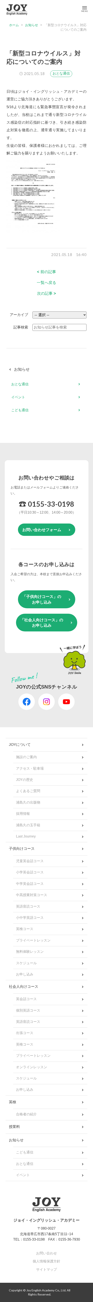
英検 (12, 1102)
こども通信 (20, 410)
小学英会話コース (30, 872)
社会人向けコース (23, 987)
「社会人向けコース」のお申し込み (41, 623)
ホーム (14, 25)
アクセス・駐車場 (30, 768)
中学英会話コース (30, 884)
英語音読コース (28, 906)
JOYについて (20, 745)
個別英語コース (28, 1010)
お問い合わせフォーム (41, 530)
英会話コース (26, 999)
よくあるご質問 (28, 791)
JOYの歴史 (24, 780)
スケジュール (26, 963)
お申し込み (24, 974)
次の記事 (46, 293)
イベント (18, 397)
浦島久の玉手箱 (28, 825)
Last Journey (26, 836)
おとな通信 (61, 73)
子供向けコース (22, 849)
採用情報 (23, 813)
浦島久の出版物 (28, 802)
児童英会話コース (30, 861)
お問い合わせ (46, 1253)
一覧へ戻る (46, 282)
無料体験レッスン (30, 951)
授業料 (14, 1127)
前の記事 (46, 272)
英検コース (24, 929)
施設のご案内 (26, 757)
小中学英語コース (30, 917)
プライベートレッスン (33, 940)
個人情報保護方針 (46, 1261)
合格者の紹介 (26, 1114)
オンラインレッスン (31, 1067)
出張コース (24, 1033)
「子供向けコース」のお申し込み (41, 599)
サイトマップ (46, 1269)
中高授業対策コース (31, 895)
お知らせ (31, 25)
